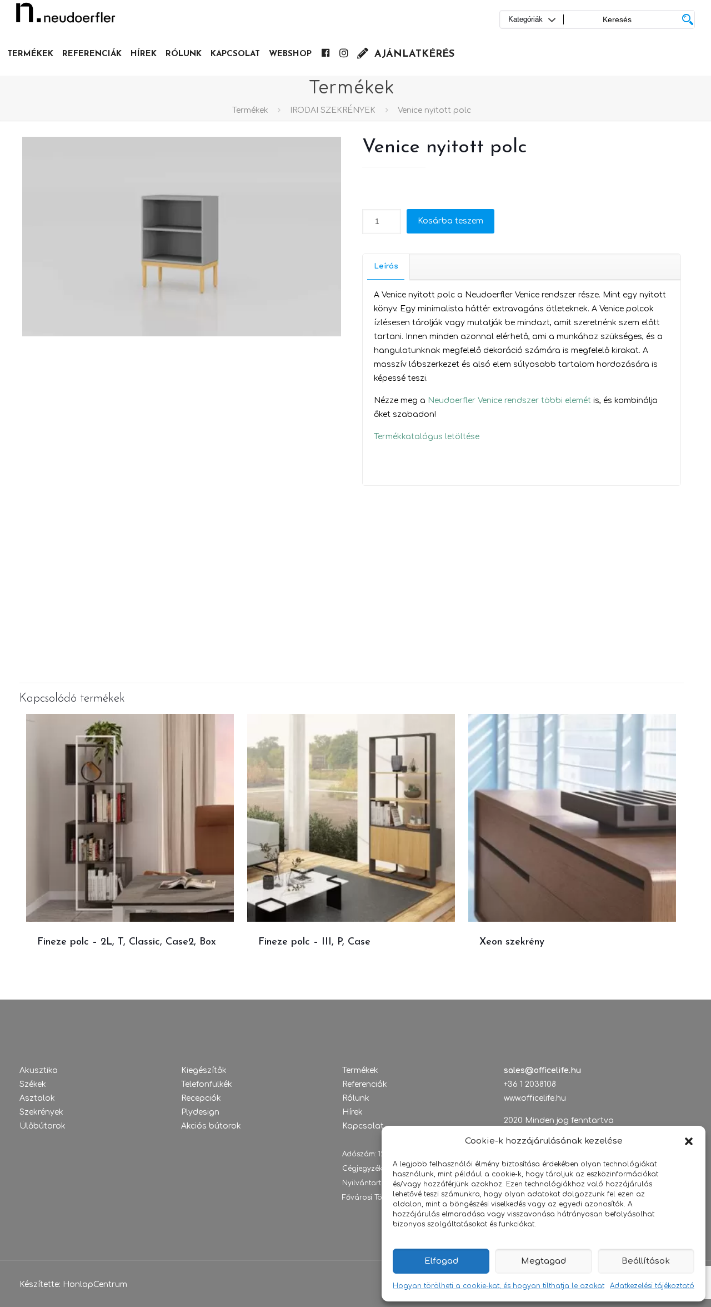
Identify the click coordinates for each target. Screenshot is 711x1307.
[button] (688, 1141)
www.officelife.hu (535, 1098)
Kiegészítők (204, 1070)
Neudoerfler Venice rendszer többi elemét (509, 400)
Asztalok (37, 1098)
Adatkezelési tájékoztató (652, 1286)
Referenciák (364, 1084)
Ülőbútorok (42, 1126)
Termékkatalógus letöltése (426, 437)
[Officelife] (65, 16)
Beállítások (646, 1261)
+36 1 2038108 (530, 1084)
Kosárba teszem (450, 221)
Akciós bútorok (211, 1126)
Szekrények (41, 1112)
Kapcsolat (363, 1126)
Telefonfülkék (206, 1084)
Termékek (250, 110)
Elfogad (441, 1261)
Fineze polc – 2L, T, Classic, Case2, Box (126, 942)
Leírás (386, 266)
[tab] (386, 266)
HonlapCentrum (95, 1284)
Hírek (352, 1112)
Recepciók (201, 1098)
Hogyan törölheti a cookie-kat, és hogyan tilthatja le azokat (498, 1286)
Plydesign (200, 1112)
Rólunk (355, 1098)
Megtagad (543, 1261)
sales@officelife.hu (542, 1070)
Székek (32, 1084)
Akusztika (38, 1070)
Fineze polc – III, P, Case (314, 942)
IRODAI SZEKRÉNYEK (332, 110)
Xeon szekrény (511, 942)
